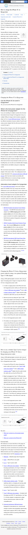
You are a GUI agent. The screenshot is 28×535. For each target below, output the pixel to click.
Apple (5, 459)
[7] (13, 368)
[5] (15, 292)
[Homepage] (2, 2)
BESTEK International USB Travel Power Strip (14, 238)
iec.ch (5, 462)
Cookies (23, 521)
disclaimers (23, 91)
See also (5, 80)
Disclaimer (8, 523)
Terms (16, 523)
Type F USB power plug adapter (11, 493)
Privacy (12, 523)
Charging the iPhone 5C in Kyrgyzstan (11, 74)
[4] (20, 289)
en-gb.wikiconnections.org (9, 521)
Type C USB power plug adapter (12, 290)
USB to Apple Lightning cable (10, 481)
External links (6, 83)
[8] (21, 250)
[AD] (23, 250)
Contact (19, 521)
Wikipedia (6, 456)
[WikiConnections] (14, 5)
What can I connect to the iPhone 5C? (13, 437)
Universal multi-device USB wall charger (13, 504)
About (16, 521)
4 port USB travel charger (14, 119)
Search (19, 523)
